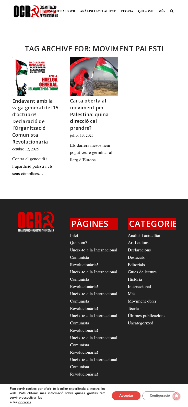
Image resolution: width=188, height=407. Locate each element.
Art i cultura (139, 242)
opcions (24, 402)
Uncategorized (140, 323)
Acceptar (126, 395)
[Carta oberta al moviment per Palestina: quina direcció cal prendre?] (94, 76)
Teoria (133, 308)
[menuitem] (61, 11)
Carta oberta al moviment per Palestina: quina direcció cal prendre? (89, 114)
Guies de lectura (142, 272)
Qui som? (78, 242)
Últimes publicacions (146, 315)
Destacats (136, 257)
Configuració (160, 395)
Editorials (136, 264)
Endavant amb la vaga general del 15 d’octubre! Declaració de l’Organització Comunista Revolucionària (35, 121)
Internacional (139, 286)
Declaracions (139, 250)
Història (135, 279)
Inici (74, 235)
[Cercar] (172, 11)
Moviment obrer (142, 301)
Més (131, 293)
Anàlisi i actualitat (144, 235)
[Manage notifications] (176, 396)
